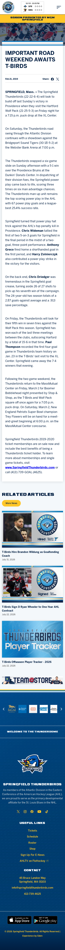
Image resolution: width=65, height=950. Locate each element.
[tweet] (57, 79)
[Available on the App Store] (19, 920)
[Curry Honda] (44, 709)
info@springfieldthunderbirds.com (32, 888)
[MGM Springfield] (12, 708)
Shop (32, 849)
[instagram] (25, 811)
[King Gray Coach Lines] (54, 709)
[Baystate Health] (22, 709)
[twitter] (18, 811)
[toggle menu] (59, 7)
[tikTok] (47, 811)
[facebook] (32, 811)
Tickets (32, 831)
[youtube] (39, 811)
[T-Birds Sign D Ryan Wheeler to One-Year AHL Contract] (32, 584)
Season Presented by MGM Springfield (32, 19)
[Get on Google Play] (45, 920)
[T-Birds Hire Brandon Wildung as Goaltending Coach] (32, 529)
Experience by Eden (32, 936)
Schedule (32, 837)
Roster (32, 843)
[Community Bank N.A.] (33, 709)
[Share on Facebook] (52, 79)
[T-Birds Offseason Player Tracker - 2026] (32, 639)
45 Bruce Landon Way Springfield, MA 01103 (32, 880)
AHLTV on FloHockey (32, 861)
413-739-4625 (32, 894)
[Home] (8, 7)
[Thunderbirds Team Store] (32, 680)
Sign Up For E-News (32, 855)
